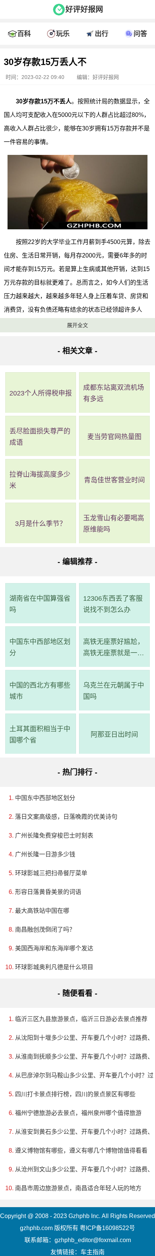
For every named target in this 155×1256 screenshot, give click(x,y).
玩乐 (63, 34)
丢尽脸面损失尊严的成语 (39, 436)
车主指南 (93, 1252)
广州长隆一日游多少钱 (45, 854)
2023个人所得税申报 (40, 393)
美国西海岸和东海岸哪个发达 (54, 948)
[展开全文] (77, 50)
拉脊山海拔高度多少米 (39, 480)
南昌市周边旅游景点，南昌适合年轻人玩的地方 (78, 1188)
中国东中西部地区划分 (39, 647)
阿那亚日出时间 (114, 734)
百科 (24, 34)
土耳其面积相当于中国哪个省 (39, 734)
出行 (101, 34)
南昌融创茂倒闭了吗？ (45, 929)
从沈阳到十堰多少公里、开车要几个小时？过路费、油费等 (80, 1038)
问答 (140, 34)
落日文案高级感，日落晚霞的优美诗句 (66, 817)
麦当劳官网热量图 (114, 437)
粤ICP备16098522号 (107, 1228)
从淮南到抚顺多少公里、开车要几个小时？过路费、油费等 (80, 1056)
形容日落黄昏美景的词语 (48, 892)
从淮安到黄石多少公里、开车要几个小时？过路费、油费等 (80, 1132)
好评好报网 (84, 9)
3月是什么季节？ (40, 523)
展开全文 (77, 325)
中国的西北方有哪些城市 (39, 691)
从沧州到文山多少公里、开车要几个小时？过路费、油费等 (80, 1169)
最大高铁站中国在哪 (42, 911)
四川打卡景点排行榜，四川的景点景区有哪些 (75, 1094)
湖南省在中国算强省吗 (39, 604)
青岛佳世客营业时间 (114, 480)
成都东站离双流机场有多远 (113, 393)
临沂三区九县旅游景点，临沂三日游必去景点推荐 (80, 1019)
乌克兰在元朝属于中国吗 (113, 691)
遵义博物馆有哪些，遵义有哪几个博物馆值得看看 (80, 1150)
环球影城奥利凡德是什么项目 (54, 967)
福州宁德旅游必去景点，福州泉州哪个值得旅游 (78, 1113)
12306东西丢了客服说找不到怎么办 (113, 604)
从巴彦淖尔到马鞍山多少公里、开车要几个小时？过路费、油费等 (80, 1075)
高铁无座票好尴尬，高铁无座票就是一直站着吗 (113, 648)
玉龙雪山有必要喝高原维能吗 (113, 523)
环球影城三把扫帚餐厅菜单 (51, 873)
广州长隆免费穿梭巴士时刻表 (54, 835)
